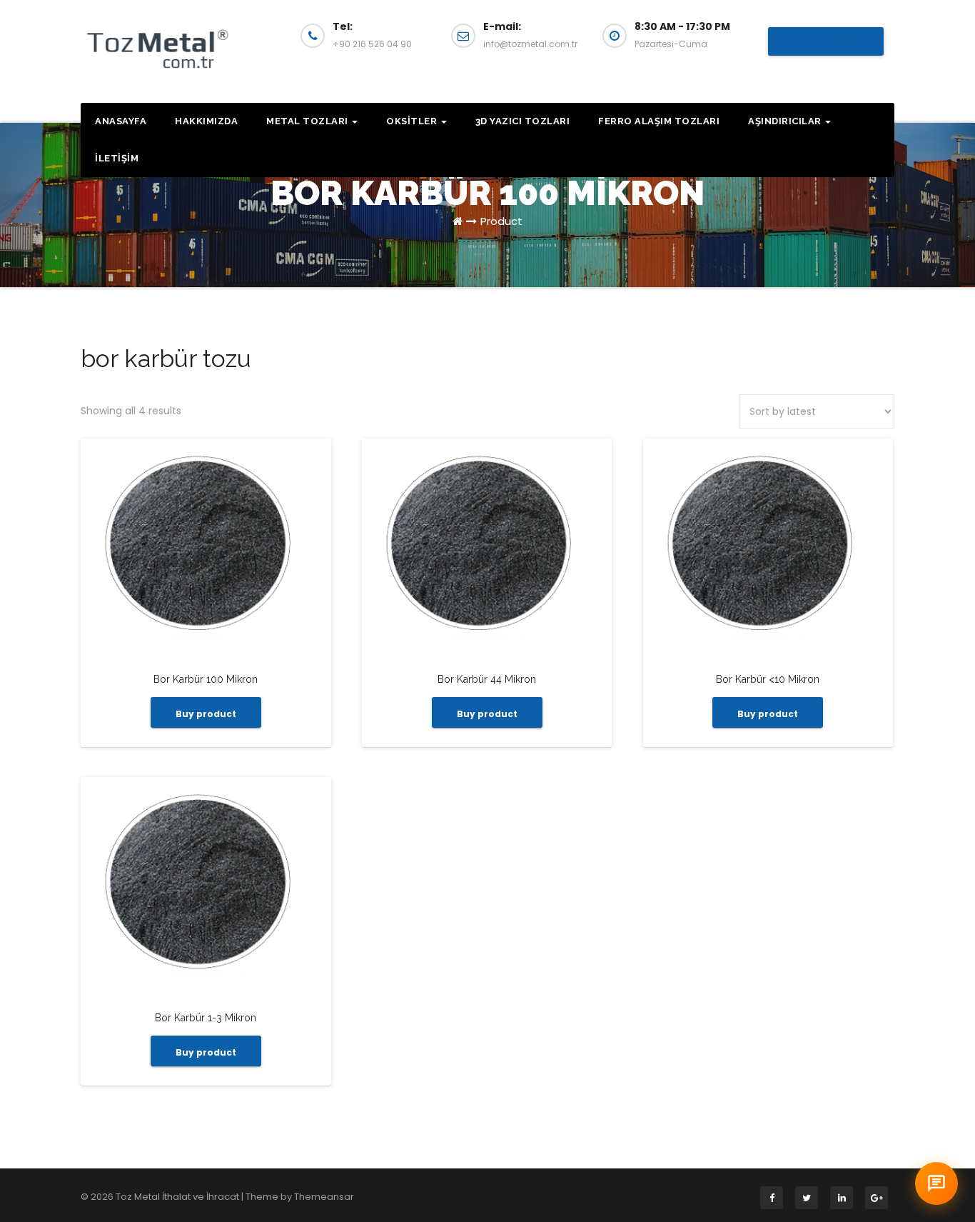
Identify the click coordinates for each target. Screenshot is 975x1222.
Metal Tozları (308, 121)
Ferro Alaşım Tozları (658, 121)
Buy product (206, 714)
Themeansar (324, 1196)
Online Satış (826, 41)
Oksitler (413, 121)
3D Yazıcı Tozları (522, 121)
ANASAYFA (120, 121)
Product (501, 221)
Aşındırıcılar (786, 121)
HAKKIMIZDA (206, 121)
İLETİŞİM (116, 158)
